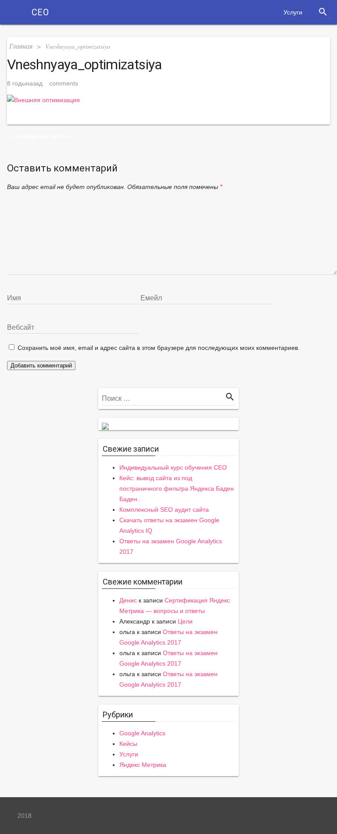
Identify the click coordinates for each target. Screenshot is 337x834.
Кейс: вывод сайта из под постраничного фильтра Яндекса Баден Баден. (176, 488)
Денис (128, 600)
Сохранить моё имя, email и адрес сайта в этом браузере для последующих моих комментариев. (159, 347)
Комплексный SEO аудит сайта (164, 509)
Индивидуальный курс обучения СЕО (173, 467)
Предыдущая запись (40, 135)
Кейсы (128, 743)
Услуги (292, 12)
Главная (20, 45)
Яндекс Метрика (142, 764)
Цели (185, 621)
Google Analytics (142, 733)
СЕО (40, 12)
